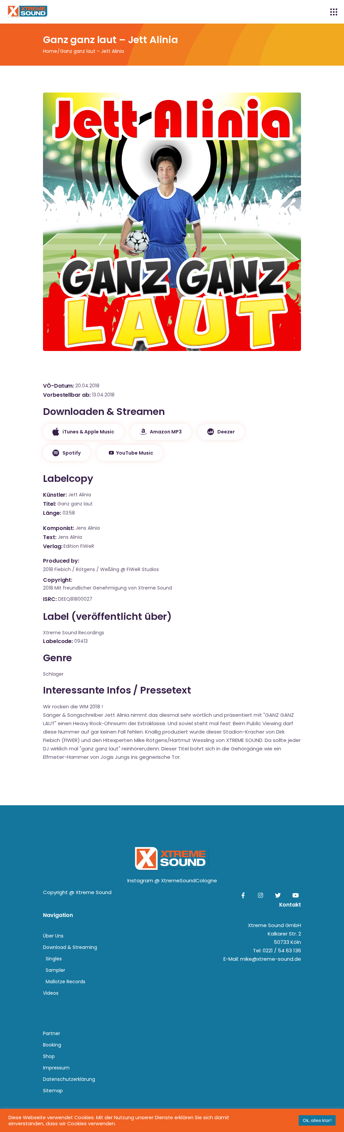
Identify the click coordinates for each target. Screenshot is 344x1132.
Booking (52, 1044)
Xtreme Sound (94, 892)
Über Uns (53, 935)
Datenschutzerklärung (69, 1079)
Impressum (56, 1067)
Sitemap (53, 1090)
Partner (51, 1033)
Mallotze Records (65, 981)
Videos (50, 993)
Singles (54, 958)
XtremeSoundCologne (189, 880)
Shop (49, 1056)
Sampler (55, 970)
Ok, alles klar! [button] (317, 1120)
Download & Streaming (70, 947)
